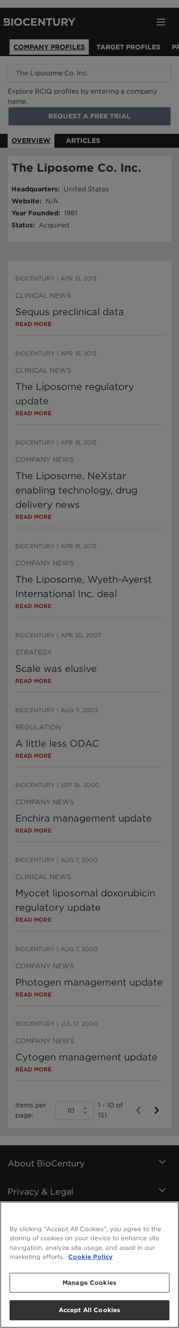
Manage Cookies (89, 1282)
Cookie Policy (90, 1256)
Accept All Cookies (89, 1310)
